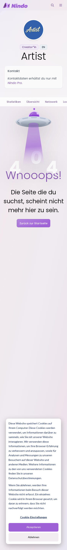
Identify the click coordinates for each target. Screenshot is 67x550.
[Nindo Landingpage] (15, 5)
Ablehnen (33, 537)
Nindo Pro (15, 83)
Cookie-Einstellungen (33, 517)
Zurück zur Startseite (33, 223)
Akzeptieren (33, 527)
